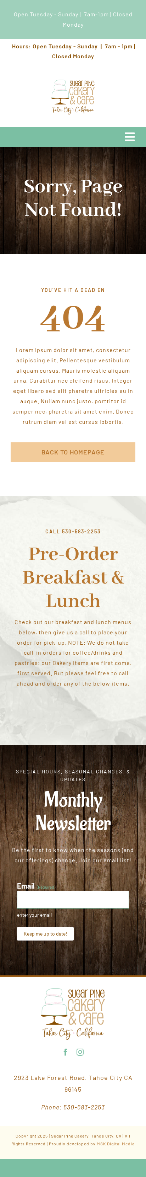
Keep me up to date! (45, 934)
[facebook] (65, 1052)
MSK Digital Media (116, 1143)
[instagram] (80, 1052)
